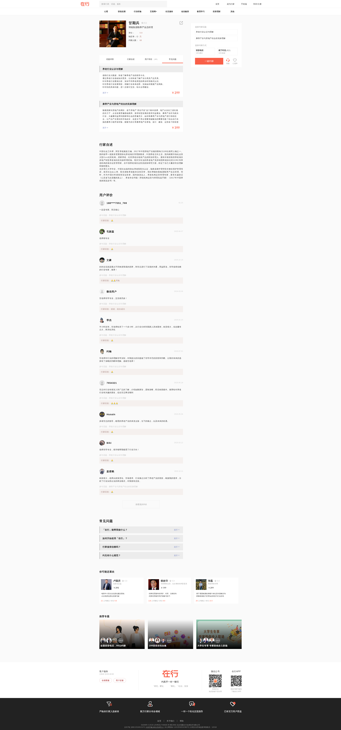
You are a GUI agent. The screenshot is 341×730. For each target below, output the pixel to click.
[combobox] (133, 4)
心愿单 (235, 63)
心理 (106, 11)
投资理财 (217, 11)
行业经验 (138, 11)
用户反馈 (120, 680)
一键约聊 (209, 61)
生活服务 (169, 11)
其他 (232, 11)
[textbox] (133, 4)
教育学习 (201, 11)
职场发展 (122, 11)
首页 (217, 4)
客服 (228, 63)
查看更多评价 (141, 504)
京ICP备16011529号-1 (154, 727)
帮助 (182, 721)
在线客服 (105, 680)
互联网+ (153, 11)
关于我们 (170, 721)
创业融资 (185, 11)
